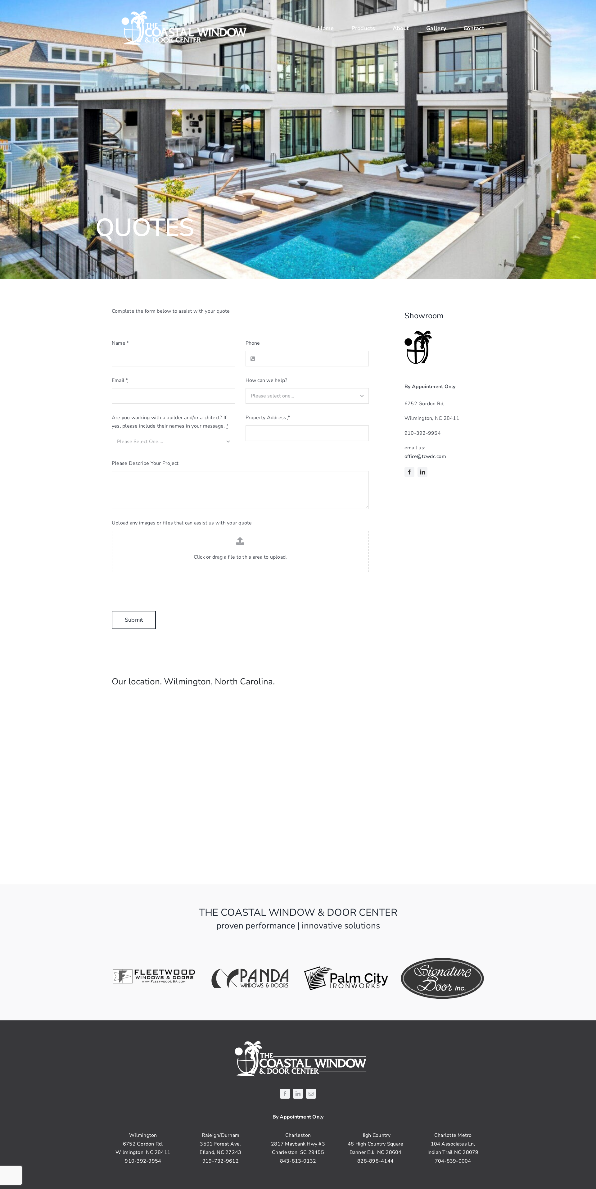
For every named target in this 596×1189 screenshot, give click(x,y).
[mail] (311, 1094)
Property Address (268, 417)
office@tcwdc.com (425, 456)
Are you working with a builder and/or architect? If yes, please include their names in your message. (170, 422)
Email (120, 380)
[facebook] (409, 472)
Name (120, 343)
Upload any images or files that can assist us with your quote (182, 523)
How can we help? (266, 380)
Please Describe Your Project (145, 463)
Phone (253, 343)
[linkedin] (422, 472)
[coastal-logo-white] (182, 11)
